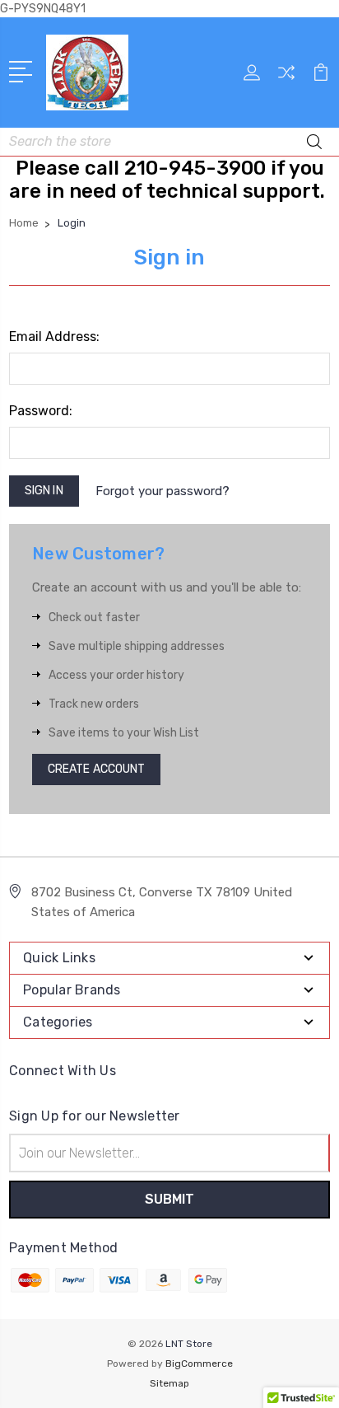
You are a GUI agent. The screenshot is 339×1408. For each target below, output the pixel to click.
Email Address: (54, 336)
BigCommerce (199, 1363)
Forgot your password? (162, 491)
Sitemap (169, 1383)
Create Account (96, 769)
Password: (40, 411)
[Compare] (286, 77)
